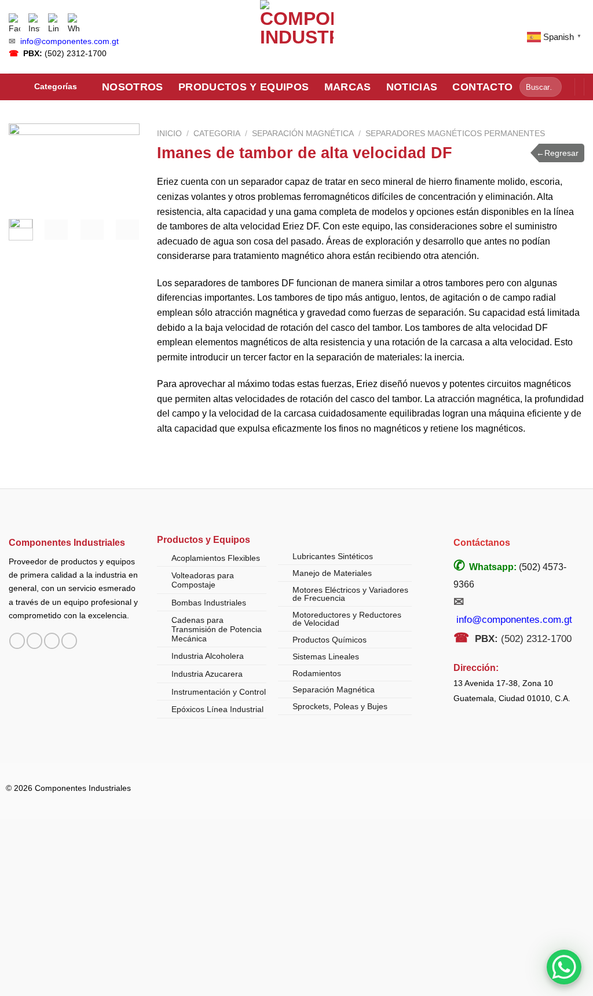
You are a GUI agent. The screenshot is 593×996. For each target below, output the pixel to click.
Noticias (412, 87)
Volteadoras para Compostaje (202, 580)
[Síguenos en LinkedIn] (69, 641)
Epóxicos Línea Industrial (217, 709)
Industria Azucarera (207, 673)
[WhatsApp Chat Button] (564, 967)
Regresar (557, 153)
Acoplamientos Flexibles (215, 558)
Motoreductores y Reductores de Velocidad (346, 618)
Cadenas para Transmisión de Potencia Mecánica (216, 629)
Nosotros (132, 87)
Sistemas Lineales (325, 656)
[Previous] (26, 169)
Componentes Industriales (67, 542)
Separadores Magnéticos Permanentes (455, 133)
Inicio (169, 133)
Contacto (482, 87)
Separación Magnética (303, 133)
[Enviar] (551, 87)
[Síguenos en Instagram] (34, 641)
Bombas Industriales (208, 602)
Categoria (216, 133)
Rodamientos (316, 673)
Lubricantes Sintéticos (332, 556)
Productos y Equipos (243, 87)
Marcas (347, 87)
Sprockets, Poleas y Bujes (339, 706)
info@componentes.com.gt (69, 41)
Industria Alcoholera (207, 656)
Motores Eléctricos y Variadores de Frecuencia (350, 594)
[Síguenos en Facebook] (17, 641)
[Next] (122, 169)
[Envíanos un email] (52, 641)
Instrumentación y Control (218, 691)
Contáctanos (481, 543)
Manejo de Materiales (332, 573)
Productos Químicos (329, 639)
